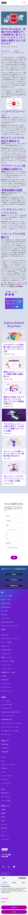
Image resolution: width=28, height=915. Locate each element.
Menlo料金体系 (4, 744)
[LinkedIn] (3, 867)
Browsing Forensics (6, 607)
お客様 (2, 820)
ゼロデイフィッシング (6, 691)
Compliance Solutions (6, 649)
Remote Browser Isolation (7, 622)
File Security (4, 614)
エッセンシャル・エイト (10, 81)
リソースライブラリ (6, 783)
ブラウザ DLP (4, 611)
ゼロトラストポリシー (6, 734)
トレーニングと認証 (6, 800)
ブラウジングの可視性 (6, 642)
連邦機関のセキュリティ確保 (8, 672)
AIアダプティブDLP (6, 599)
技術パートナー (5, 835)
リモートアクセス (5, 618)
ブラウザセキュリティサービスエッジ (10, 638)
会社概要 (3, 809)
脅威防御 (3, 629)
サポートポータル (5, 796)
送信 (14, 557)
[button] (24, 3)
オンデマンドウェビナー (7, 775)
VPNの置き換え (5, 679)
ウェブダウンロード (6, 683)
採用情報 (3, 813)
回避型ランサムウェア (6, 657)
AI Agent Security (5, 603)
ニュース (3, 772)
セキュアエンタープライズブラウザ (9, 625)
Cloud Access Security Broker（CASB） (11, 712)
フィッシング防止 (5, 700)
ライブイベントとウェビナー (8, 764)
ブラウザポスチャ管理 (6, 704)
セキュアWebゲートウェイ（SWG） (9, 730)
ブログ (2, 760)
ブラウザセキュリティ (6, 708)
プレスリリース (5, 779)
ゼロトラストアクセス (6, 687)
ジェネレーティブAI (6, 668)
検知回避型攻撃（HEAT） (7, 719)
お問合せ (14, 574)
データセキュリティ (6, 653)
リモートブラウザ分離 (17, 89)
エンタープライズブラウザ (7, 715)
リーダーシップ (5, 824)
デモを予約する (14, 580)
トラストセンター (5, 839)
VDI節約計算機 (4, 751)
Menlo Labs (4, 768)
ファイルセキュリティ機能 (7, 661)
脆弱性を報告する (5, 793)
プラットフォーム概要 (6, 595)
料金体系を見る (14, 585)
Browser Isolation (17, 52)
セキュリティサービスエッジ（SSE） (10, 727)
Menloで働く (4, 828)
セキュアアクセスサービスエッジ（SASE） (11, 723)
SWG (23, 52)
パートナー (3, 832)
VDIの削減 (3, 676)
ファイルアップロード (6, 664)
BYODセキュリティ (5, 646)
